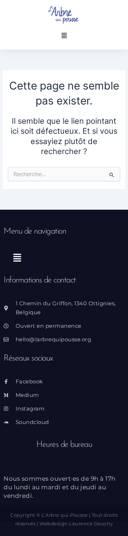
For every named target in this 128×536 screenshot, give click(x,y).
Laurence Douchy (91, 523)
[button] (64, 36)
